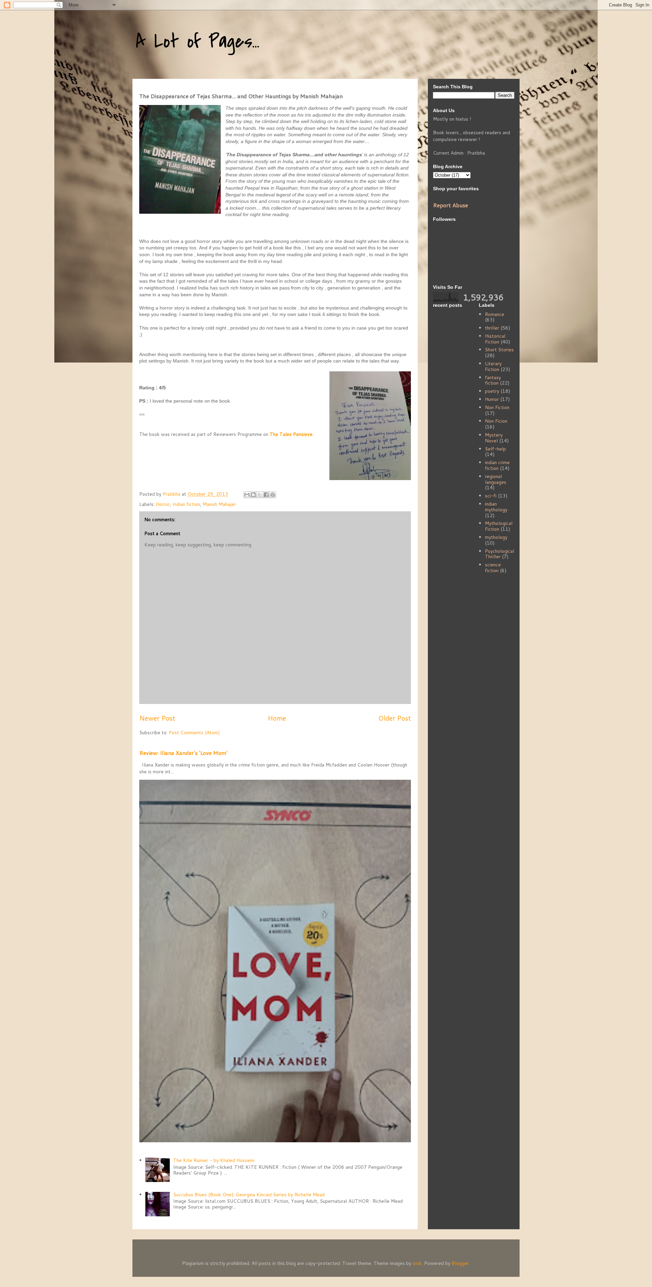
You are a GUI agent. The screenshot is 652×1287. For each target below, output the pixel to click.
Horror (163, 504)
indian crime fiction (497, 465)
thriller (492, 327)
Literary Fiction (493, 366)
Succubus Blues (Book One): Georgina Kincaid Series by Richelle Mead (249, 1194)
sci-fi (490, 495)
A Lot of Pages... (197, 41)
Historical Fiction (495, 339)
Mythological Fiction (498, 526)
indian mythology (496, 506)
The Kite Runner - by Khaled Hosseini (213, 1160)
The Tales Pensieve (291, 434)
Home (277, 718)
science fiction (493, 567)
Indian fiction (186, 504)
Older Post (394, 718)
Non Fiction (497, 407)
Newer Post (157, 718)
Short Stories (499, 349)
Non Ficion (496, 421)
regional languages (495, 479)
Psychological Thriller (499, 554)
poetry (492, 391)
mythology (496, 537)
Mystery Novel (494, 437)
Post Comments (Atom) (194, 732)
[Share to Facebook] (266, 494)
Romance (494, 314)
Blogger (460, 1263)
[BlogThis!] (253, 494)
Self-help (495, 448)
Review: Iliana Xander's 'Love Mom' (183, 753)
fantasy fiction (493, 380)
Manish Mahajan (219, 504)
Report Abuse (450, 205)
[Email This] (246, 494)
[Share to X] (259, 494)
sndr (417, 1263)
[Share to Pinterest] (272, 494)
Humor (492, 399)
